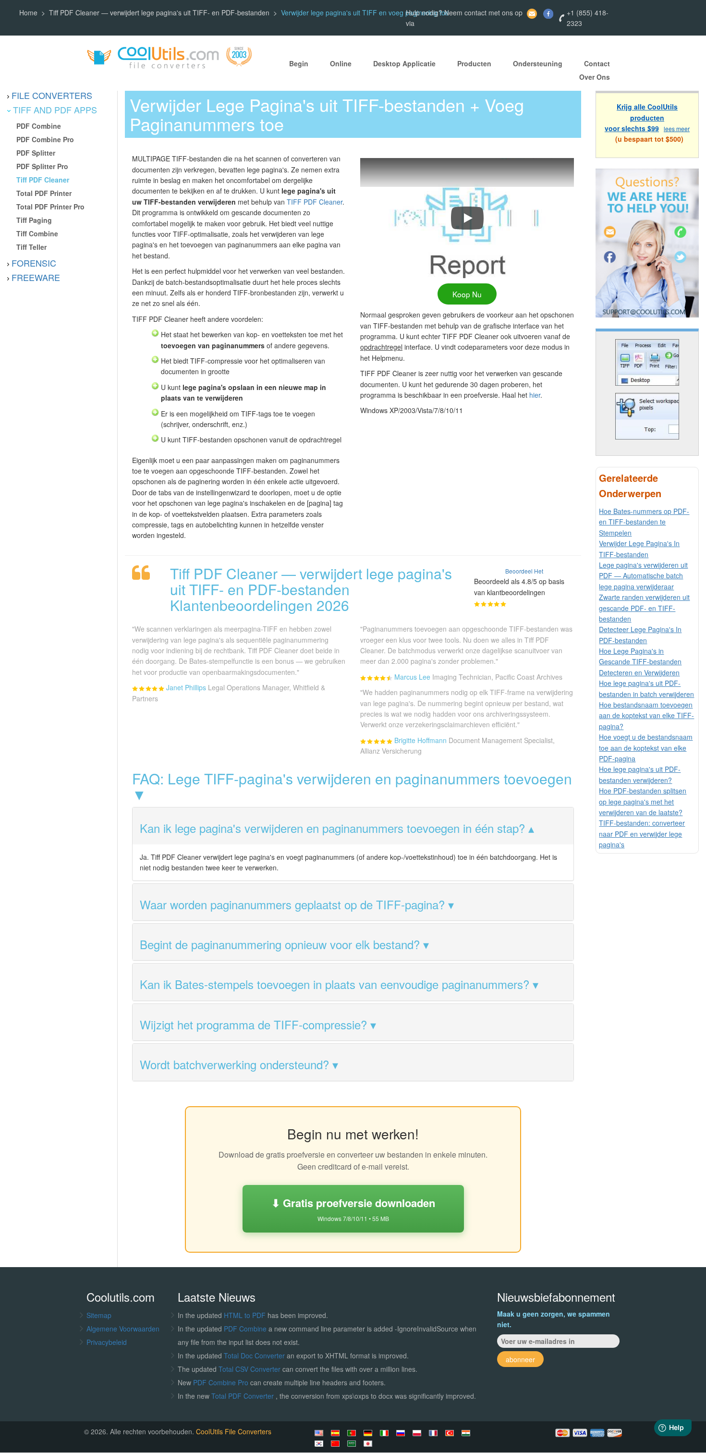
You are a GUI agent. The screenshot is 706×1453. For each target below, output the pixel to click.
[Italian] (385, 1432)
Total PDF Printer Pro (50, 206)
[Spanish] (336, 1432)
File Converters (52, 95)
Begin (298, 63)
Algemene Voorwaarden (122, 1328)
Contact (597, 63)
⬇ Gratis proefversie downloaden (353, 1208)
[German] (369, 1432)
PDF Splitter (35, 153)
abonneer (520, 1359)
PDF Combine (38, 126)
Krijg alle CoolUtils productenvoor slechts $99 (641, 117)
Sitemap (98, 1315)
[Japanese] (369, 1443)
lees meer (677, 128)
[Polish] (418, 1432)
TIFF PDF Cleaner (314, 202)
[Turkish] (451, 1432)
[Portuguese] (353, 1432)
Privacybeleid (106, 1342)
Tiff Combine (37, 233)
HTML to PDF (245, 1315)
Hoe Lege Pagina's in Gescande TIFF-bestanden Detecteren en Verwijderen (640, 661)
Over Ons (594, 77)
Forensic (34, 262)
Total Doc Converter (255, 1355)
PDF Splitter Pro (42, 166)
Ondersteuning (537, 63)
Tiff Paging (34, 220)
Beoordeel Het (524, 571)
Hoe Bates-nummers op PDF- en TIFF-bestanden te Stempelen (644, 521)
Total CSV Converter (249, 1369)
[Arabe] (353, 1443)
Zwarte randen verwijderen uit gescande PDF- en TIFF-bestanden (644, 607)
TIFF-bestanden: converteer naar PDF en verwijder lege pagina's (642, 833)
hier (534, 395)
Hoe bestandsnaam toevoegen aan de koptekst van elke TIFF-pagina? (646, 715)
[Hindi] (467, 1432)
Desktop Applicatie (404, 63)
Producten (474, 63)
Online (341, 63)
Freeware (36, 277)
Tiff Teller (31, 247)
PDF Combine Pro (45, 139)
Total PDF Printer (44, 193)
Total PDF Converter (243, 1396)
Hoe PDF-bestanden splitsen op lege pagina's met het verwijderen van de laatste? (642, 801)
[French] (434, 1432)
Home (28, 12)
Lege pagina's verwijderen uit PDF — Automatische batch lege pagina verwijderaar (643, 575)
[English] (320, 1432)
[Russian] (402, 1432)
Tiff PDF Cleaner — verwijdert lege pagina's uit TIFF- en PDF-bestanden (159, 12)
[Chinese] (336, 1443)
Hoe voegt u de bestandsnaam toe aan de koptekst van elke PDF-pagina (646, 747)
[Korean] (320, 1443)
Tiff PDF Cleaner (42, 179)
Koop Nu (467, 294)
